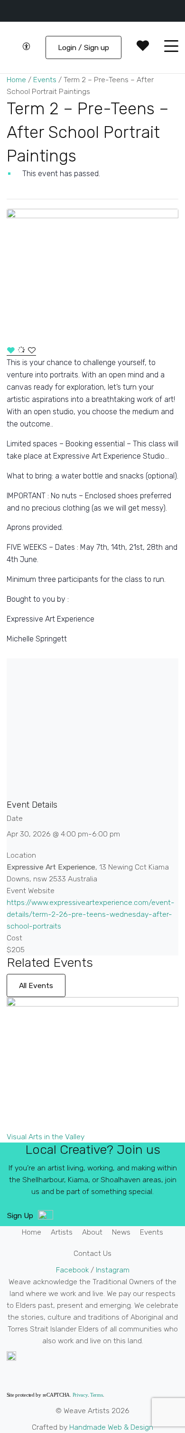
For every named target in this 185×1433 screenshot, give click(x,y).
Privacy (80, 1395)
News (121, 1232)
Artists (62, 1232)
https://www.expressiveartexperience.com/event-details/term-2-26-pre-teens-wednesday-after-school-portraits (91, 914)
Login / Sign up (83, 47)
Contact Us (92, 1253)
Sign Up (20, 1215)
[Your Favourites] (143, 47)
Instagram (113, 1269)
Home (16, 79)
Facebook (73, 1269)
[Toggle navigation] (171, 47)
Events (44, 79)
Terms (96, 1395)
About (92, 1232)
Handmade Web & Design (111, 1427)
